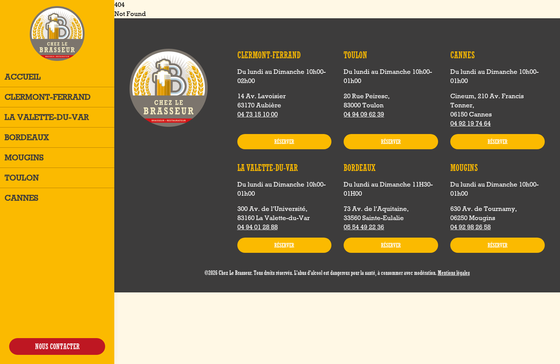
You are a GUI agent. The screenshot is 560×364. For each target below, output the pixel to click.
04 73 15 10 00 (257, 114)
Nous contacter (57, 346)
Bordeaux (27, 137)
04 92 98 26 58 (470, 227)
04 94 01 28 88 (257, 227)
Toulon (22, 177)
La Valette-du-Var (47, 117)
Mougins (24, 157)
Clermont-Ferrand (48, 97)
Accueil (23, 77)
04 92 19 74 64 (470, 123)
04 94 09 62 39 (364, 114)
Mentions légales (454, 272)
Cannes (21, 198)
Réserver (284, 141)
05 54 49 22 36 (364, 227)
